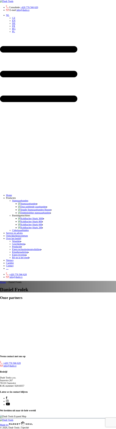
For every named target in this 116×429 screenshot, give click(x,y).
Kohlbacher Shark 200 (31, 227)
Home (9, 195)
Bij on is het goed (20, 257)
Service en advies (14, 233)
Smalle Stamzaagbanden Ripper (36, 209)
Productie (16, 246)
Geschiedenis (18, 244)
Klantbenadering (20, 252)
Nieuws (9, 260)
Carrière (10, 263)
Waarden (16, 241)
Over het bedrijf (13, 238)
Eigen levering (19, 255)
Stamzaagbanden (20, 200)
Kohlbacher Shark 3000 (32, 218)
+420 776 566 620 (29, 7)
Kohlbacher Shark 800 (31, 221)
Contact (9, 265)
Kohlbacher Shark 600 (31, 224)
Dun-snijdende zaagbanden (34, 206)
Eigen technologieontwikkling (26, 249)
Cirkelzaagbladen (20, 230)
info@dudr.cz (22, 10)
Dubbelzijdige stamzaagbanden (35, 212)
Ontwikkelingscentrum (17, 235)
